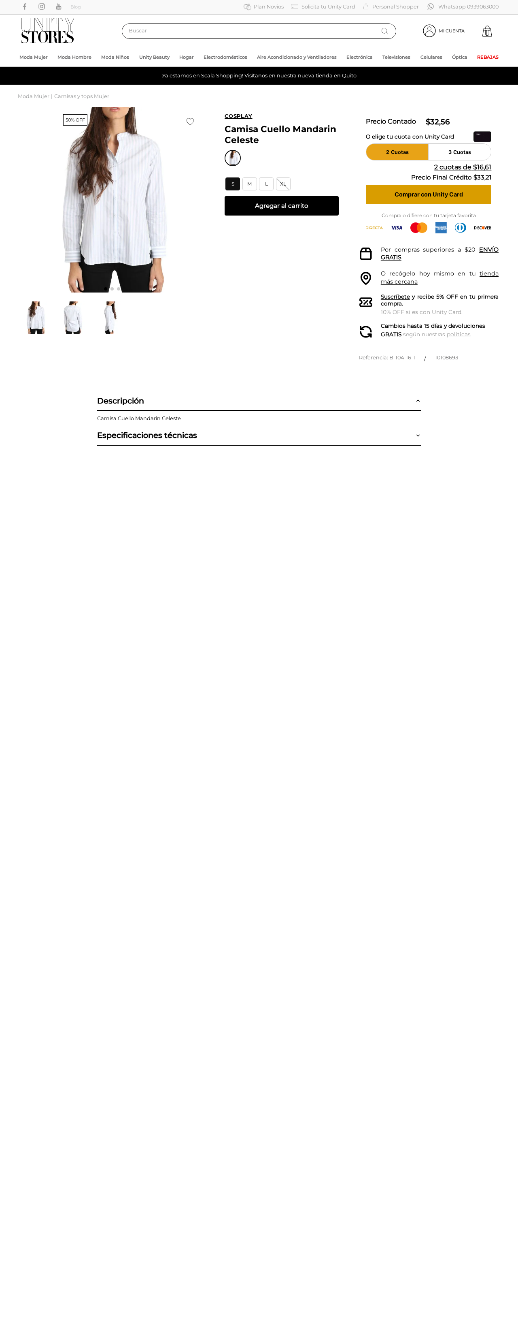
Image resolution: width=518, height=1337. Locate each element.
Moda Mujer (33, 96)
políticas (459, 334)
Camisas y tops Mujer (81, 96)
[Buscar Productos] (384, 31)
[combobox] (259, 31)
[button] (232, 183)
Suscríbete (395, 296)
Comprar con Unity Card (429, 194)
